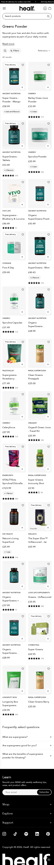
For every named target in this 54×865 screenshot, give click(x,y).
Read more (8, 44)
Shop (5, 804)
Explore (7, 813)
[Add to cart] (22, 87)
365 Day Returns (46, 2)
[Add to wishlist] (23, 65)
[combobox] (44, 50)
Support (7, 823)
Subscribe (44, 792)
